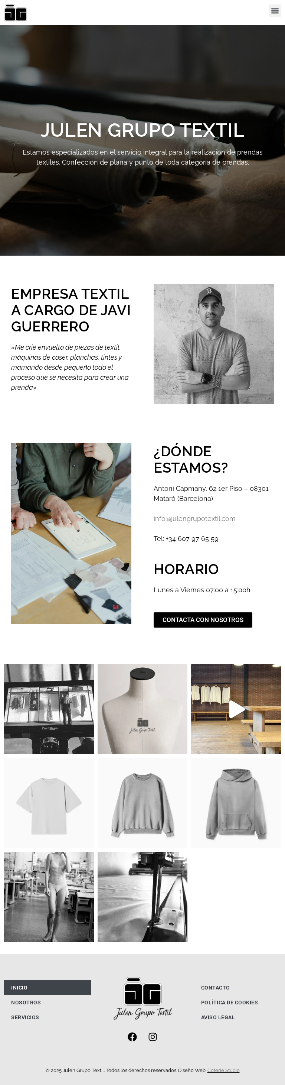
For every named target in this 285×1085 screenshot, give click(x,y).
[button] (275, 10)
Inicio (19, 988)
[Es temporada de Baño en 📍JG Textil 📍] (49, 897)
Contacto (215, 988)
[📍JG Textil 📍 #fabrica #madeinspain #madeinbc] (143, 709)
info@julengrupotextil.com (195, 518)
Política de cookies (229, 1002)
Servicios (25, 1017)
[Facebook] (132, 1037)
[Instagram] (152, 1037)
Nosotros (26, 1002)
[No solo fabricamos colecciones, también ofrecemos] (49, 709)
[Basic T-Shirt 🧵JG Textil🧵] (49, 803)
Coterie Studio (223, 1070)
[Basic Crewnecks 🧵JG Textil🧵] (143, 803)
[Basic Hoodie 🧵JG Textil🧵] (236, 803)
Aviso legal (218, 1017)
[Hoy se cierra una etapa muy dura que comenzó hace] (236, 709)
